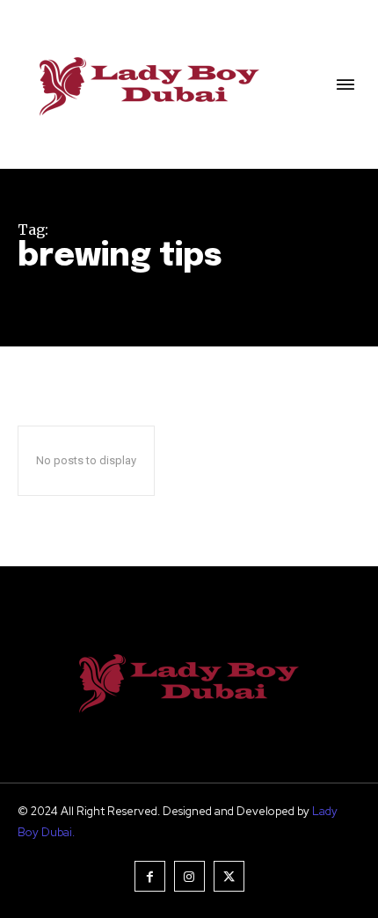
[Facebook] (149, 876)
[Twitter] (229, 876)
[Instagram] (189, 876)
